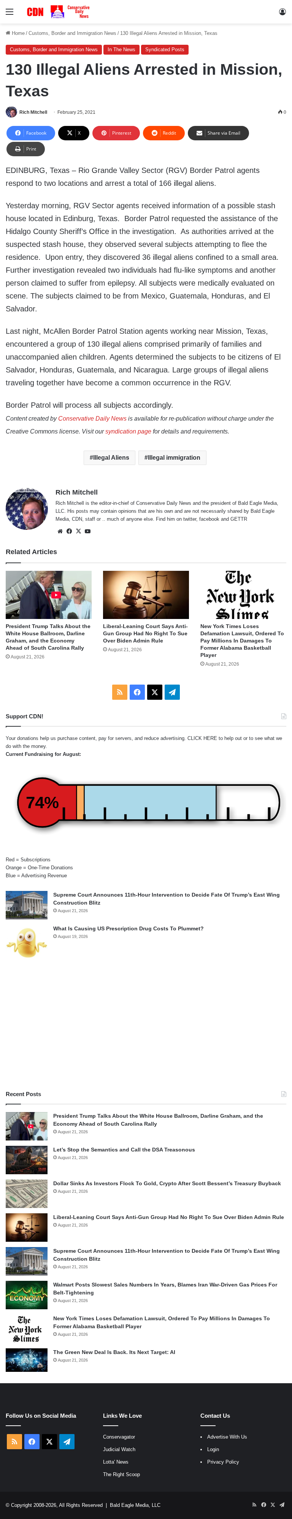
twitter (189, 519)
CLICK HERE (202, 738)
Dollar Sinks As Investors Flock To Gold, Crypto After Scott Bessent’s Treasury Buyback (167, 1183)
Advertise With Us (227, 1437)
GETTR (238, 519)
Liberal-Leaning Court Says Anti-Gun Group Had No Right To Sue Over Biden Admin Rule (145, 633)
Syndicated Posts (164, 49)
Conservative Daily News (92, 418)
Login (213, 1449)
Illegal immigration (174, 457)
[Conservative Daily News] (59, 11)
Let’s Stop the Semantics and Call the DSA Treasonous (124, 1150)
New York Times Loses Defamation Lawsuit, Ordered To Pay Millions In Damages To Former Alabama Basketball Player (242, 640)
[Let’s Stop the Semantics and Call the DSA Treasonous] (27, 1160)
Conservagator (119, 1437)
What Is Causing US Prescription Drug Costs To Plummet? (128, 928)
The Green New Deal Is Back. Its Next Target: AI (114, 1352)
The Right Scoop (121, 1474)
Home (17, 33)
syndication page (128, 431)
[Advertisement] (146, 1025)
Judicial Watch (119, 1449)
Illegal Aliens (111, 457)
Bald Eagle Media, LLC (135, 1505)
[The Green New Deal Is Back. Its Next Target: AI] (27, 1360)
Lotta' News (116, 1462)
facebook (209, 519)
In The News (121, 49)
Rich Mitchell (33, 112)
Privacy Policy (223, 1462)
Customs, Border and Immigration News (72, 33)
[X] (78, 531)
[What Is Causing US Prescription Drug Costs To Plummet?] (27, 943)
